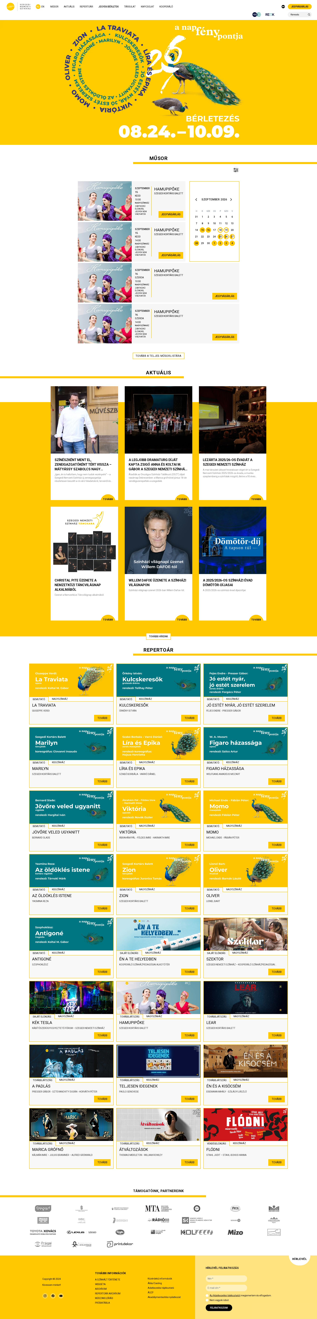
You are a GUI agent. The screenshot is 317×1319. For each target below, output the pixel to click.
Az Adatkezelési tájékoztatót (225, 1295)
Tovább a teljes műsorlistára (158, 355)
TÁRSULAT (130, 6)
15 (202, 230)
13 (232, 223)
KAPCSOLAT (147, 6)
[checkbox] (207, 1295)
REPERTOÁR (86, 6)
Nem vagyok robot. (219, 1300)
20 (232, 230)
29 (202, 243)
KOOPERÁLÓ (166, 6)
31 (196, 216)
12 (226, 223)
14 (196, 230)
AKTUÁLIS (69, 6)
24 (214, 236)
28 (196, 243)
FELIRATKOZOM (219, 1307)
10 (214, 223)
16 (208, 230)
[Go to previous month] (197, 200)
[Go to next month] (232, 200)
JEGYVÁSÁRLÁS (299, 6)
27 (232, 236)
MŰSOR (54, 6)
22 (202, 236)
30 (208, 243)
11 (220, 223)
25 (220, 236)
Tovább (102, 718)
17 (214, 230)
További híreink (158, 636)
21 (196, 236)
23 (208, 236)
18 (220, 230)
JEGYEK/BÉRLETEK (108, 6)
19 (226, 230)
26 (226, 236)
